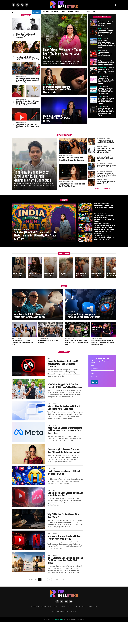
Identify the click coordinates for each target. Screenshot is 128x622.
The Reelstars (58, 619)
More (93, 12)
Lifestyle (56, 606)
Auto (73, 606)
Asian (95, 606)
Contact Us (73, 611)
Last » (63, 579)
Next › (57, 579)
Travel (90, 606)
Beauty (50, 606)
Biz (82, 12)
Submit (94, 382)
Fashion (77, 12)
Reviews (88, 12)
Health (78, 606)
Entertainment (55, 12)
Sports (84, 606)
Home (53, 611)
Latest (63, 12)
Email (93, 373)
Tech (68, 606)
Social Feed (46, 12)
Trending (70, 12)
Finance (63, 606)
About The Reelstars (62, 611)
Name (93, 365)
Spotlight (36, 12)
